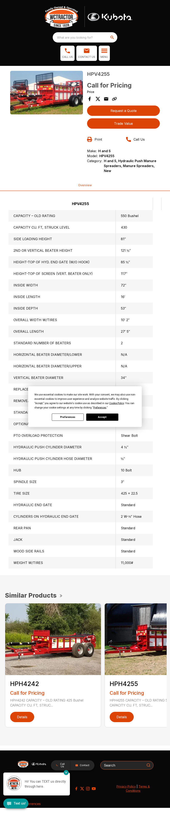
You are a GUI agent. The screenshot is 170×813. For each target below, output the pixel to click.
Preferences (67, 417)
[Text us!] (16, 804)
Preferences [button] (99, 407)
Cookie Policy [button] (116, 403)
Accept (102, 417)
